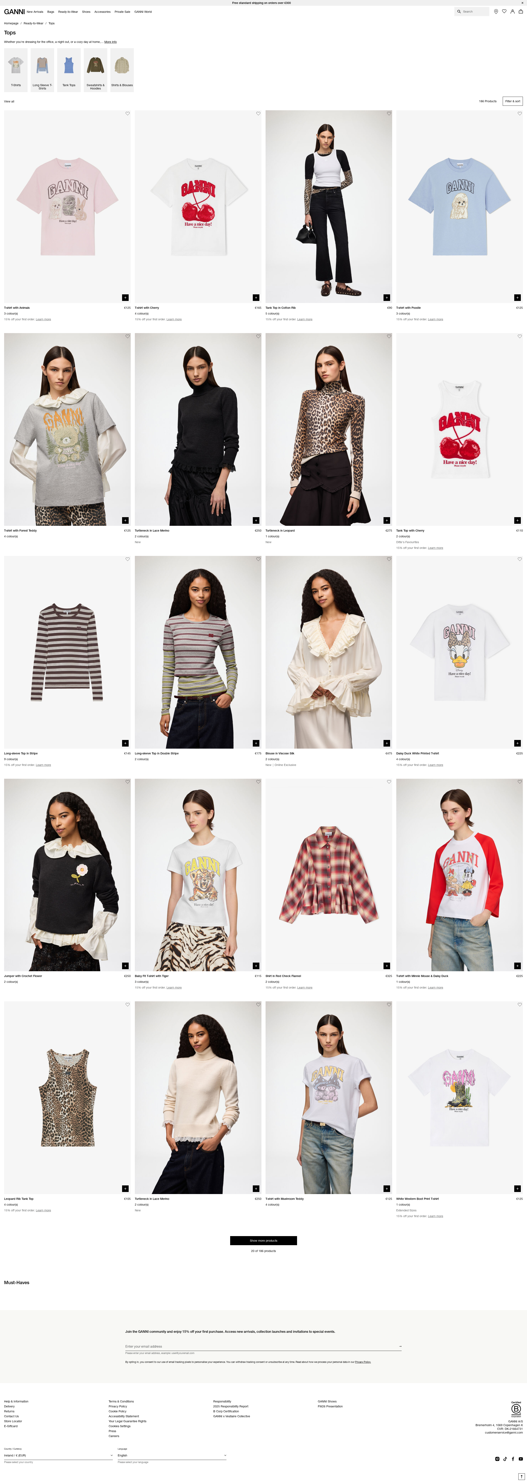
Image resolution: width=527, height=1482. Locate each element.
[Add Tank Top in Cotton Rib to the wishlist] (389, 113)
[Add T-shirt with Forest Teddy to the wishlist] (128, 336)
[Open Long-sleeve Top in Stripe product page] (67, 652)
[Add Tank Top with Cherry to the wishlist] (520, 336)
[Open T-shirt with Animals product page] (67, 206)
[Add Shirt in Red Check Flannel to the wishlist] (389, 782)
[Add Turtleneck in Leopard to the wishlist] (389, 336)
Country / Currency (13, 1449)
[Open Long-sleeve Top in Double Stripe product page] (198, 652)
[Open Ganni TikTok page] (505, 1458)
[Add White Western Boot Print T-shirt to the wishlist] (520, 1005)
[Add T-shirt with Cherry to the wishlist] (258, 113)
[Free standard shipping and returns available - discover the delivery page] (263, 3)
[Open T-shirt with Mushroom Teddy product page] (329, 1097)
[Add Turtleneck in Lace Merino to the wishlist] (258, 336)
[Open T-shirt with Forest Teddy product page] (67, 429)
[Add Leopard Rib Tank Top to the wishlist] (128, 1005)
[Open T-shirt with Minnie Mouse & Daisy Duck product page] (459, 875)
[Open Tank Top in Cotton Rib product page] (329, 206)
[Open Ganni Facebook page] (513, 1458)
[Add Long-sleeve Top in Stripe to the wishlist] (128, 559)
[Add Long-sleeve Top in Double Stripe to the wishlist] (258, 559)
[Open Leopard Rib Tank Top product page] (67, 1097)
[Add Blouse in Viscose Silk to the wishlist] (389, 559)
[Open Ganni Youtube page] (520, 1458)
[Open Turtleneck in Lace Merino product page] (198, 429)
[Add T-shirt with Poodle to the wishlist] (520, 113)
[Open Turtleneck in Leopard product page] (329, 429)
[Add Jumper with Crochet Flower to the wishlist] (128, 782)
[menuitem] (35, 12)
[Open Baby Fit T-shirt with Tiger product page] (198, 875)
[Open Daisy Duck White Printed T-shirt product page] (459, 652)
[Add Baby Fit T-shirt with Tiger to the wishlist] (258, 782)
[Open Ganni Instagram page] (497, 1458)
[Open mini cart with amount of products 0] (520, 11)
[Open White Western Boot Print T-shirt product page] (459, 1097)
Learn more (43, 319)
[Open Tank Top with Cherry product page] (459, 429)
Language (122, 1449)
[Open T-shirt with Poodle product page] (459, 206)
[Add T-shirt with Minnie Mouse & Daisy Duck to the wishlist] (520, 782)
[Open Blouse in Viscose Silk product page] (329, 652)
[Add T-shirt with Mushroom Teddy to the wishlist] (389, 1005)
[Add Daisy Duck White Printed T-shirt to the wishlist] (520, 559)
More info (110, 42)
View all (9, 101)
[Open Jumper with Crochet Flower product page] (67, 875)
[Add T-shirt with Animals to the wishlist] (128, 113)
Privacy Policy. (363, 1361)
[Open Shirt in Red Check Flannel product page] (329, 875)
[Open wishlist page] (504, 11)
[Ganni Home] (14, 12)
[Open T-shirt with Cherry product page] (198, 206)
